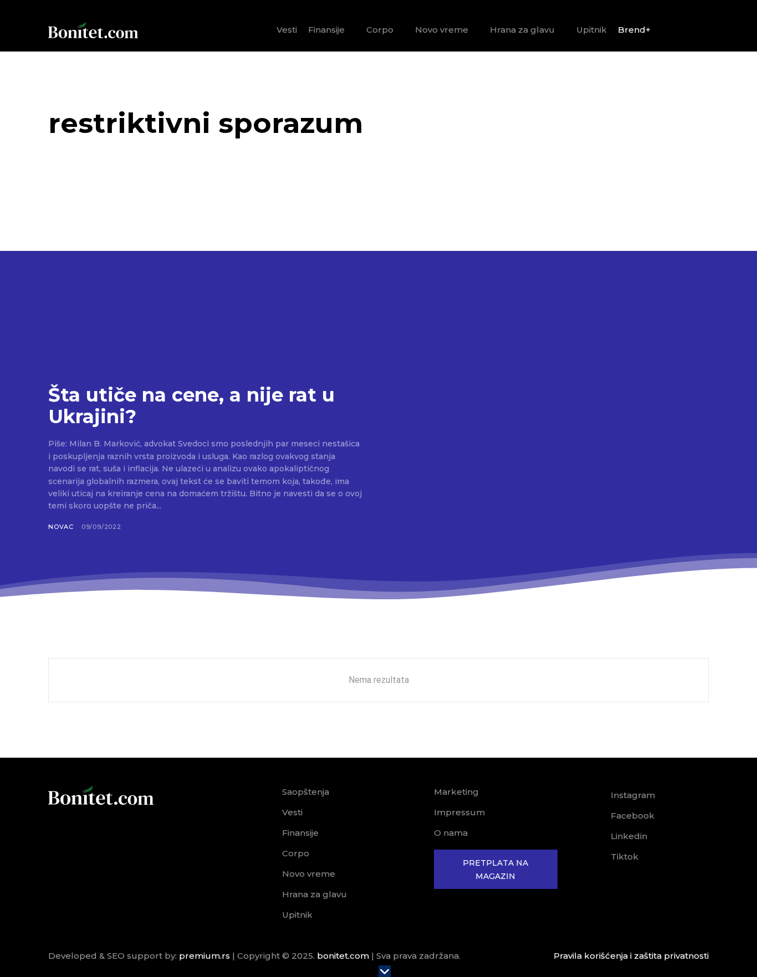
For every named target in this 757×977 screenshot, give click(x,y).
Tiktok (624, 856)
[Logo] (93, 30)
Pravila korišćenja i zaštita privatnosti (631, 955)
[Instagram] (595, 795)
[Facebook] (595, 816)
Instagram (633, 795)
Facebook (632, 815)
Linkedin (629, 836)
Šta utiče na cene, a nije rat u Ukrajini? (191, 405)
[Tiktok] (595, 857)
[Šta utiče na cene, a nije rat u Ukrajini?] (205, 282)
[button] (696, 30)
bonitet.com (343, 955)
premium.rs (204, 955)
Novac (61, 527)
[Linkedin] (595, 836)
